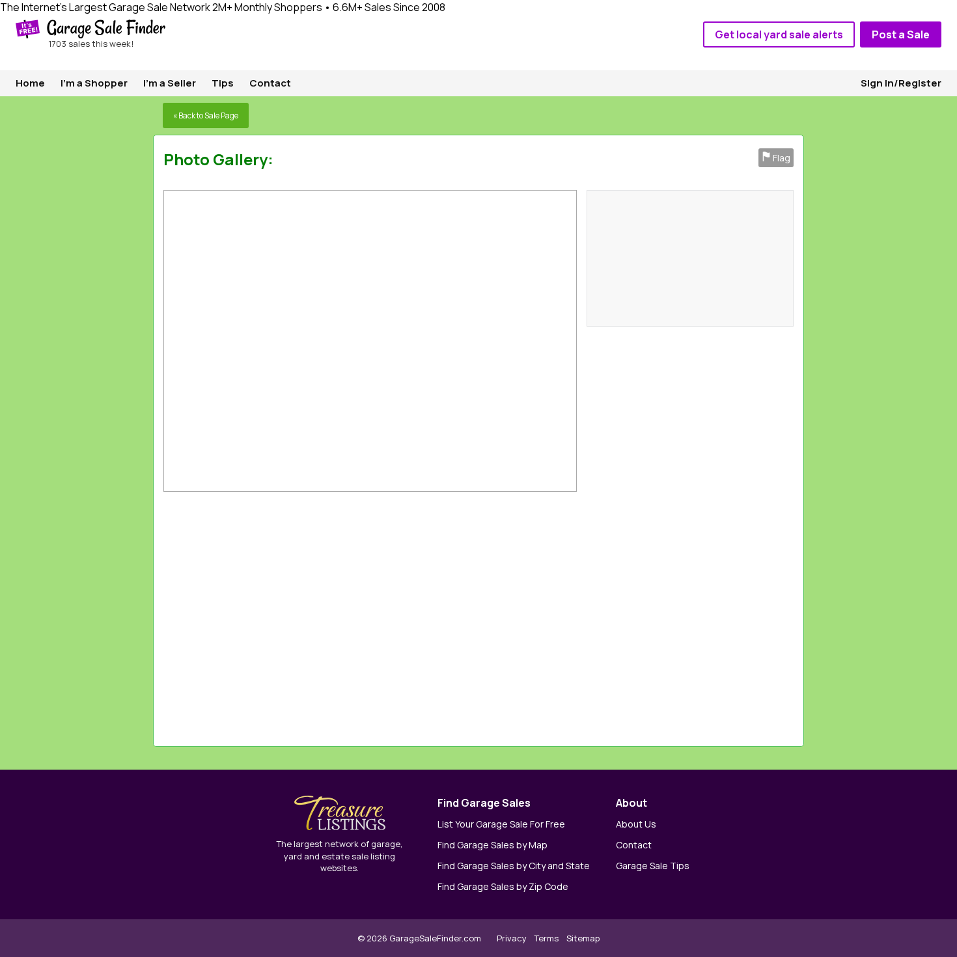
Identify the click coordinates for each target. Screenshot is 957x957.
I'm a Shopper (94, 83)
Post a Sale (901, 34)
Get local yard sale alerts (779, 34)
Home (30, 83)
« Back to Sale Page (205, 115)
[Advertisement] (614, 615)
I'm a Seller (169, 83)
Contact (270, 83)
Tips (223, 83)
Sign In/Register (901, 83)
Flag (776, 158)
